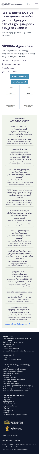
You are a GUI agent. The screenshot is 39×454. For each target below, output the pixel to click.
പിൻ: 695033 (7, 347)
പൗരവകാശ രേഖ (9, 377)
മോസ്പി (5, 412)
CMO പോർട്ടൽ (7, 410)
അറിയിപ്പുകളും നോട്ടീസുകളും (14, 369)
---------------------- (11, 353)
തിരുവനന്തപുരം (8, 345)
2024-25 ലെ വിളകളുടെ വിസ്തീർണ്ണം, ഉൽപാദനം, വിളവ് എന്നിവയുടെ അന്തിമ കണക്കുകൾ (19, 214)
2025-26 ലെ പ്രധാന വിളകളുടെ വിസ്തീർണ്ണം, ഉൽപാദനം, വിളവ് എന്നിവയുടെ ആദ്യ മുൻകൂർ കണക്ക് (19, 194)
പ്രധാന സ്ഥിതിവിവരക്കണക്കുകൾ (15, 390)
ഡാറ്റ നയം (6, 400)
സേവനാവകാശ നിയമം (11, 384)
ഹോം (4, 33)
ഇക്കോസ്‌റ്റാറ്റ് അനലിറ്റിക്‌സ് (12, 359)
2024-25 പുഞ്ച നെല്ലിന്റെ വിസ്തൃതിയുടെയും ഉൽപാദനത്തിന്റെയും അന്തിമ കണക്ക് (19, 234)
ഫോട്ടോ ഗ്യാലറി (8, 355)
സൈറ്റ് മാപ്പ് (6, 375)
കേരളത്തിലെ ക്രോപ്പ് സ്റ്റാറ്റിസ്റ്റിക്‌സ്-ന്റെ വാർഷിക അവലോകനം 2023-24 (19, 309)
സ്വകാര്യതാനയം (8, 402)
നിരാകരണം (7, 397)
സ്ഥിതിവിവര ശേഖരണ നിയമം (13, 379)
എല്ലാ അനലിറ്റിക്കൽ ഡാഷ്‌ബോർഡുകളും (18, 386)
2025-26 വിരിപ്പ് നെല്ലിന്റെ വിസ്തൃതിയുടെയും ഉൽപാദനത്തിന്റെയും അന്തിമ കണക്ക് (19, 173)
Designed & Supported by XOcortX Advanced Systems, (15, 449)
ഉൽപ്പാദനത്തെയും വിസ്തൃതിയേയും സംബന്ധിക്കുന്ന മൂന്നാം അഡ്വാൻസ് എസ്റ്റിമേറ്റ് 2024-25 (19, 275)
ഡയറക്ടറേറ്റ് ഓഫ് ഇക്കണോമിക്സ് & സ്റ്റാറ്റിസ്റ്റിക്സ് (17, 339)
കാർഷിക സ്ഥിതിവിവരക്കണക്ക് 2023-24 (19, 293)
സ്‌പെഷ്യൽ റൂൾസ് (9, 382)
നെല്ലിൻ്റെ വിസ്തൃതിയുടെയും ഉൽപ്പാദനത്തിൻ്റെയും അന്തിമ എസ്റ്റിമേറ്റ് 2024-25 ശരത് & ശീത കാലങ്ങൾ (19, 255)
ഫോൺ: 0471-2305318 (10, 349)
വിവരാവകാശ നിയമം (10, 373)
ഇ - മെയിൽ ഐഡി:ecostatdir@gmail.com (18, 351)
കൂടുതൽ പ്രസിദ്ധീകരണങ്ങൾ (17, 324)
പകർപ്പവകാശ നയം (10, 404)
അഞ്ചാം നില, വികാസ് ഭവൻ (13, 342)
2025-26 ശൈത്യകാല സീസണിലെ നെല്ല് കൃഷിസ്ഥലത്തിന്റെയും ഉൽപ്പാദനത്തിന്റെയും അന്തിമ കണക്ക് (19, 131)
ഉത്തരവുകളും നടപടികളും (12, 371)
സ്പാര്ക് (5, 408)
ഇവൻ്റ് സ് (5, 357)
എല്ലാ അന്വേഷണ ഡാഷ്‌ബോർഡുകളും (17, 388)
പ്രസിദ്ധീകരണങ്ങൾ (10, 367)
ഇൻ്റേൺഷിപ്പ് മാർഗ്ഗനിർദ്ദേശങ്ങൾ (15, 414)
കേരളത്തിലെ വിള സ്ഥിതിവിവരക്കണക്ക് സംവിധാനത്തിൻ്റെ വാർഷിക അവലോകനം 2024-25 (19, 153)
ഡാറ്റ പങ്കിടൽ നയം (9, 406)
